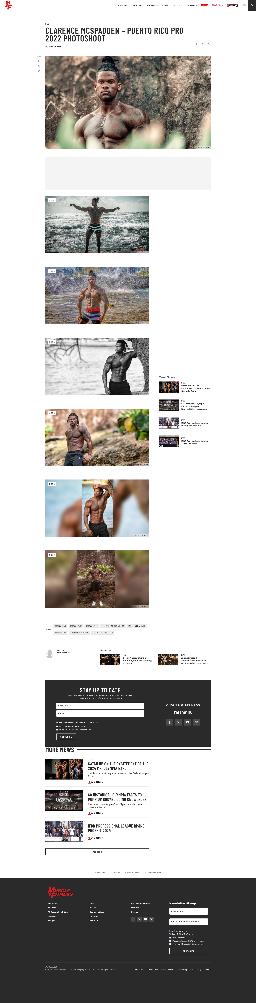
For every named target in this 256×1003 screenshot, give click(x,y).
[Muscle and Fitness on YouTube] (187, 722)
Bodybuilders (76, 626)
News (125, 655)
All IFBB (97, 851)
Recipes (51, 920)
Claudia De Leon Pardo (103, 632)
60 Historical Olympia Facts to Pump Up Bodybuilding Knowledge (194, 406)
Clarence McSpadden (79, 632)
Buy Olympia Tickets (140, 903)
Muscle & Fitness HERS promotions (188, 941)
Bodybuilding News (136, 626)
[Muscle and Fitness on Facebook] (169, 722)
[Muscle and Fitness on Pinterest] (196, 722)
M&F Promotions (179, 938)
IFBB (47, 24)
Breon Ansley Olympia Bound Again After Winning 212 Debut (137, 660)
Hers (217, 5)
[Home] (8, 8)
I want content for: (65, 723)
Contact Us (138, 970)
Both (81, 723)
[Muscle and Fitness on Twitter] (178, 722)
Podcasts (93, 916)
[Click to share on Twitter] (202, 44)
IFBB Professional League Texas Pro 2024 (194, 442)
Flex (204, 5)
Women (96, 723)
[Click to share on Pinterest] (209, 44)
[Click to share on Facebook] (196, 44)
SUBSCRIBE (66, 736)
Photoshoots (60, 632)
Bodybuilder (60, 626)
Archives (135, 908)
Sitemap (134, 912)
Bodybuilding (92, 626)
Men (88, 723)
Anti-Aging (192, 5)
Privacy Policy (167, 970)
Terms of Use (152, 970)
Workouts (122, 5)
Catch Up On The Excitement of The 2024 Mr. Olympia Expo (196, 388)
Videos (92, 908)
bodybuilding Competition (113, 626)
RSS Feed (93, 920)
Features (177, 5)
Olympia (233, 5)
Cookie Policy (181, 970)
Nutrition (137, 5)
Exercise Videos (96, 912)
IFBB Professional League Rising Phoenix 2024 (194, 424)
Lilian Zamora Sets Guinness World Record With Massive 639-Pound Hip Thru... (194, 662)
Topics (92, 903)
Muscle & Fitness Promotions (72, 726)
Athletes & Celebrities (157, 5)
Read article (95, 781)
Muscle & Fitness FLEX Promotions (75, 730)
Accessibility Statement (200, 970)
